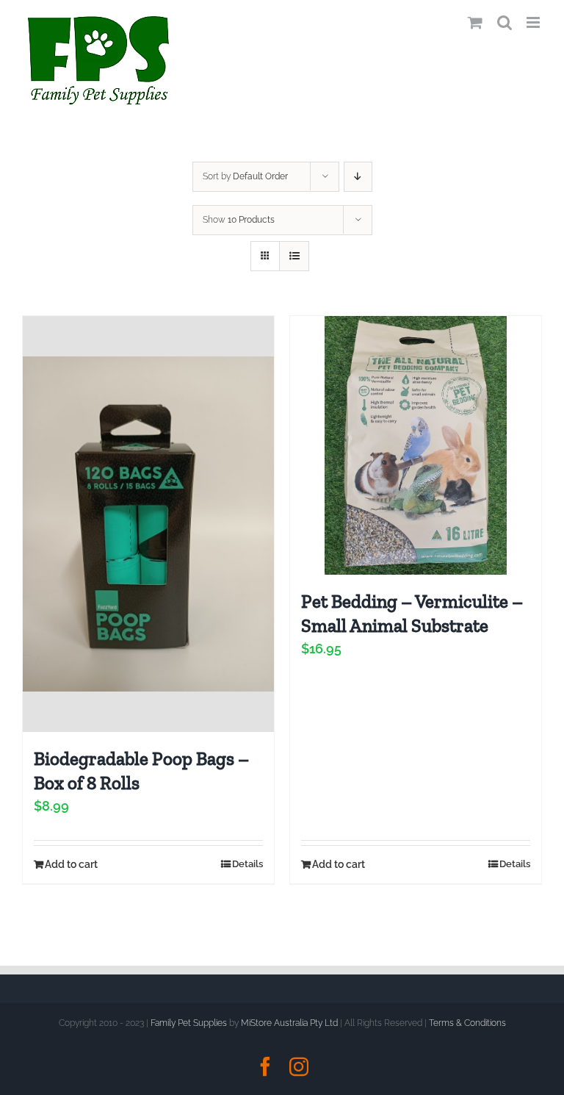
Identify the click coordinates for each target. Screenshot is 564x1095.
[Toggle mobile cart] (475, 22)
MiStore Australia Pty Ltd (289, 1023)
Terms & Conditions (467, 1023)
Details (247, 863)
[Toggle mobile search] (504, 22)
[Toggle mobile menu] (534, 22)
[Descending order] (358, 177)
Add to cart (71, 864)
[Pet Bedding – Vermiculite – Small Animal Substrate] (415, 445)
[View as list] (294, 256)
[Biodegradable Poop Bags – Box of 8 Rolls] (148, 524)
